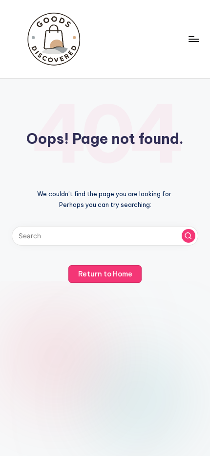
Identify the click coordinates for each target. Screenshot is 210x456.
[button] (188, 236)
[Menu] (193, 39)
